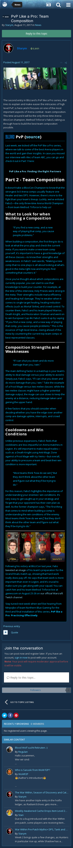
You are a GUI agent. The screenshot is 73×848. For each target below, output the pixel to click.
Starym (9, 25)
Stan (21, 815)
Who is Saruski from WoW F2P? (32, 770)
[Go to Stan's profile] (9, 813)
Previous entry (11, 626)
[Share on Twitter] (4, 715)
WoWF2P (23, 774)
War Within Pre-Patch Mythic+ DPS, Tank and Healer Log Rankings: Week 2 (41, 829)
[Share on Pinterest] (16, 715)
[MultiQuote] (5, 632)
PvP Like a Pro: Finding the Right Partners (35, 171)
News (38, 25)
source (33, 136)
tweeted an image (15, 570)
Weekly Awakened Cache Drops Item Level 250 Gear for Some (41, 811)
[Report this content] (61, 62)
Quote (14, 632)
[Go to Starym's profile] (8, 48)
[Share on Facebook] (10, 715)
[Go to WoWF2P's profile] (9, 772)
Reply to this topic (36, 33)
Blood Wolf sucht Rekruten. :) (31, 747)
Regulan (23, 751)
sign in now (21, 657)
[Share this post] (66, 62)
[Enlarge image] (35, 78)
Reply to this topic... (22, 677)
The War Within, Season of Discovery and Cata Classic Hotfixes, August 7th (41, 792)
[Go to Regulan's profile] (9, 749)
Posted (16, 62)
